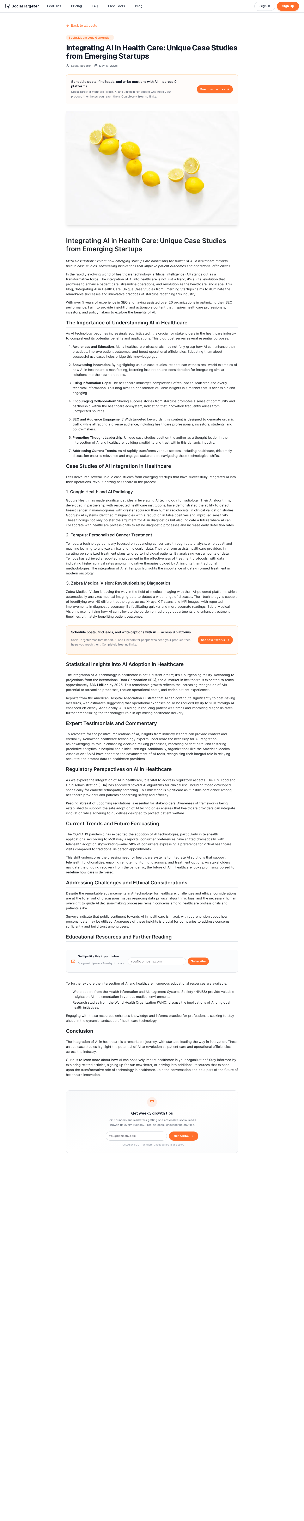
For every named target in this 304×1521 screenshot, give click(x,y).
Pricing (76, 6)
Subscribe (198, 961)
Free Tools (116, 6)
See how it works (212, 89)
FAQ (95, 6)
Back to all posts (84, 25)
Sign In (265, 6)
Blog (138, 6)
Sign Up (288, 6)
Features (54, 6)
